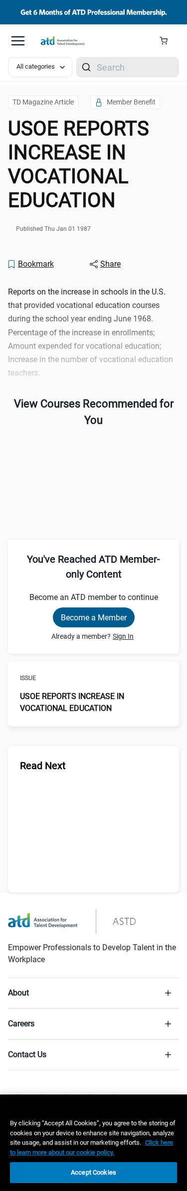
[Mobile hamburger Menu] (18, 41)
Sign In (123, 636)
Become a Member (94, 617)
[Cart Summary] (167, 41)
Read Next (43, 766)
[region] (93, 1142)
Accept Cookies (93, 1172)
